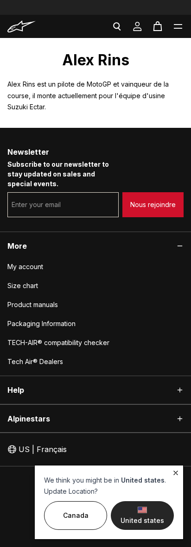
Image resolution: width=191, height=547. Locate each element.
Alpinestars (28, 418)
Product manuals (32, 304)
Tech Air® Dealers (35, 361)
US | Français (43, 449)
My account (25, 266)
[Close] (175, 472)
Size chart (22, 285)
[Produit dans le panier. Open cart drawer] (157, 26)
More (17, 246)
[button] (178, 26)
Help (15, 390)
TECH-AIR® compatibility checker (58, 342)
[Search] (116, 26)
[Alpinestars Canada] (34, 26)
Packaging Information (41, 323)
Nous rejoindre (153, 204)
